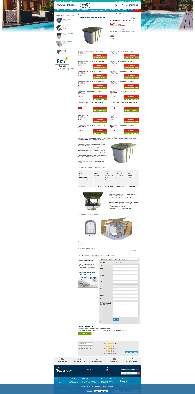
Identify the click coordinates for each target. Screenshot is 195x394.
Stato (101, 288)
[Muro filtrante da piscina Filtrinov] (59, 44)
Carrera (91, 149)
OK (138, 373)
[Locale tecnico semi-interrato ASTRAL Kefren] (59, 28)
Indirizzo (102, 275)
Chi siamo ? (57, 378)
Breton (87, 149)
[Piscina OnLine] (79, 14)
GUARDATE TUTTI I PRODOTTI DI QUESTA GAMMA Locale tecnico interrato (65, 69)
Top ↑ (121, 378)
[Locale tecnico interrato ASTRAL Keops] (59, 20)
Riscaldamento (93, 10)
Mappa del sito (58, 1)
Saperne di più (97, 388)
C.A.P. (101, 281)
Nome (101, 268)
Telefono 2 (102, 298)
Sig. (120, 262)
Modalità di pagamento (60, 380)
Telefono (102, 295)
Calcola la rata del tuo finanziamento (117, 25)
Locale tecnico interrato (102, 14)
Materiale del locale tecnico (88, 14)
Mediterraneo (103, 147)
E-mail (101, 291)
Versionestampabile (135, 17)
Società (101, 271)
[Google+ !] (110, 370)
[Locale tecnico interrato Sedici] (59, 51)
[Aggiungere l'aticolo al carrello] (100, 55)
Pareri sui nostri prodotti (67, 1)
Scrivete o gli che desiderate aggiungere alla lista (105, 303)
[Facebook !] (107, 370)
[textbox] (126, 282)
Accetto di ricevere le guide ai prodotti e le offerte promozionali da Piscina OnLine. (116, 321)
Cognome (102, 265)
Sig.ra (116, 262)
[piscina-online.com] (72, 5)
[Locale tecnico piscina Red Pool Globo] (59, 36)
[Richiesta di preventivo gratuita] (100, 57)
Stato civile (102, 262)
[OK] (116, 5)
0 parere (120, 31)
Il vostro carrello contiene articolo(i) (125, 1)
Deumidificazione (99, 10)
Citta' (101, 285)
